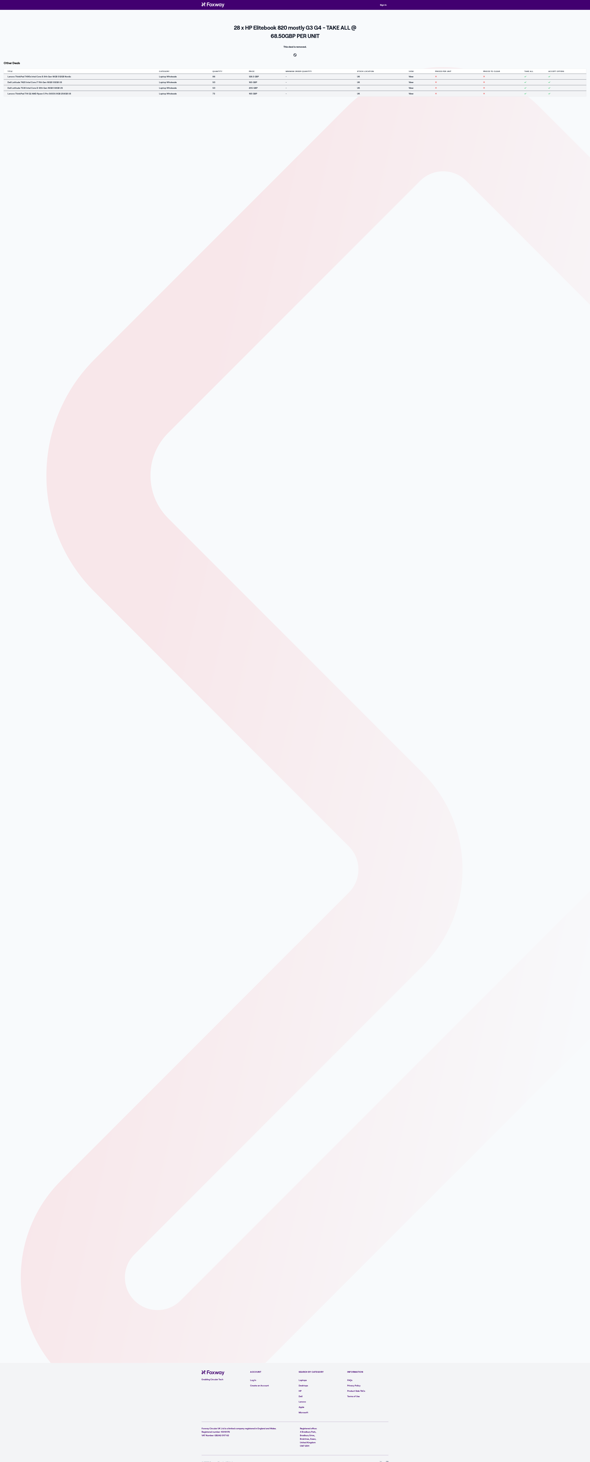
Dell (300, 1396)
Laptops (303, 1380)
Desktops (303, 1385)
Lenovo (302, 1401)
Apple (301, 1407)
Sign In (383, 5)
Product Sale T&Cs (356, 1391)
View (411, 76)
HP (300, 1391)
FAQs (349, 1380)
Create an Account (259, 1385)
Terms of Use (353, 1396)
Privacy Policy (353, 1385)
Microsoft (303, 1412)
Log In (253, 1380)
